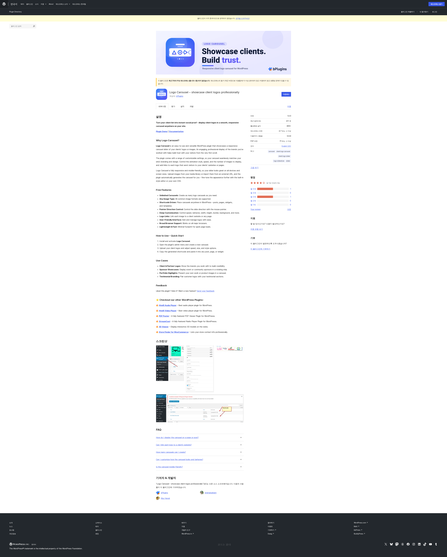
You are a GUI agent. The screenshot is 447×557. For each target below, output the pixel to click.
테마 (97, 526)
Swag (271, 534)
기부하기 (272, 530)
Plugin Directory (15, 12)
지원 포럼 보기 (257, 229)
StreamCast (164, 321)
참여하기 (271, 523)
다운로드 (286, 94)
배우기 (184, 523)
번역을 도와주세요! (243, 18)
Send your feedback (205, 291)
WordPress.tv (188, 534)
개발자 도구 (186, 530)
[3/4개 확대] (240, 348)
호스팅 (11, 530)
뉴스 (11, 526)
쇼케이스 (98, 523)
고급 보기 (255, 167)
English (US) (286, 146)
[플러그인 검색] (34, 26)
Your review (256, 209)
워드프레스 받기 (436, 4)
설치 (182, 106)
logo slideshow (279, 161)
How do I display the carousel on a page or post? (177, 437)
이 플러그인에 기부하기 (260, 249)
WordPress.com (361, 523)
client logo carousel (283, 151)
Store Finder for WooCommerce (173, 332)
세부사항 (162, 106)
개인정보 (12, 534)
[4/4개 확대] (240, 397)
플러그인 (98, 530)
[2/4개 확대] (211, 348)
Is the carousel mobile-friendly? (169, 467)
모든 (289, 209)
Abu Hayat (165, 498)
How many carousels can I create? (171, 452)
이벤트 (270, 526)
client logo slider (284, 156)
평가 (173, 106)
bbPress (358, 530)
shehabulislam (211, 493)
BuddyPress (359, 534)
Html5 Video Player (167, 311)
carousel (272, 151)
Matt (356, 526)
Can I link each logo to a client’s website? (174, 445)
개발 (191, 106)
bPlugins (179, 96)
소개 (11, 523)
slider (288, 161)
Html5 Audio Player (167, 305)
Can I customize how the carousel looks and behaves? (179, 459)
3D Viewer (164, 327)
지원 (289, 106)
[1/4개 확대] (181, 348)
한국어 (34, 544)
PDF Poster (164, 316)
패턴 (97, 534)
